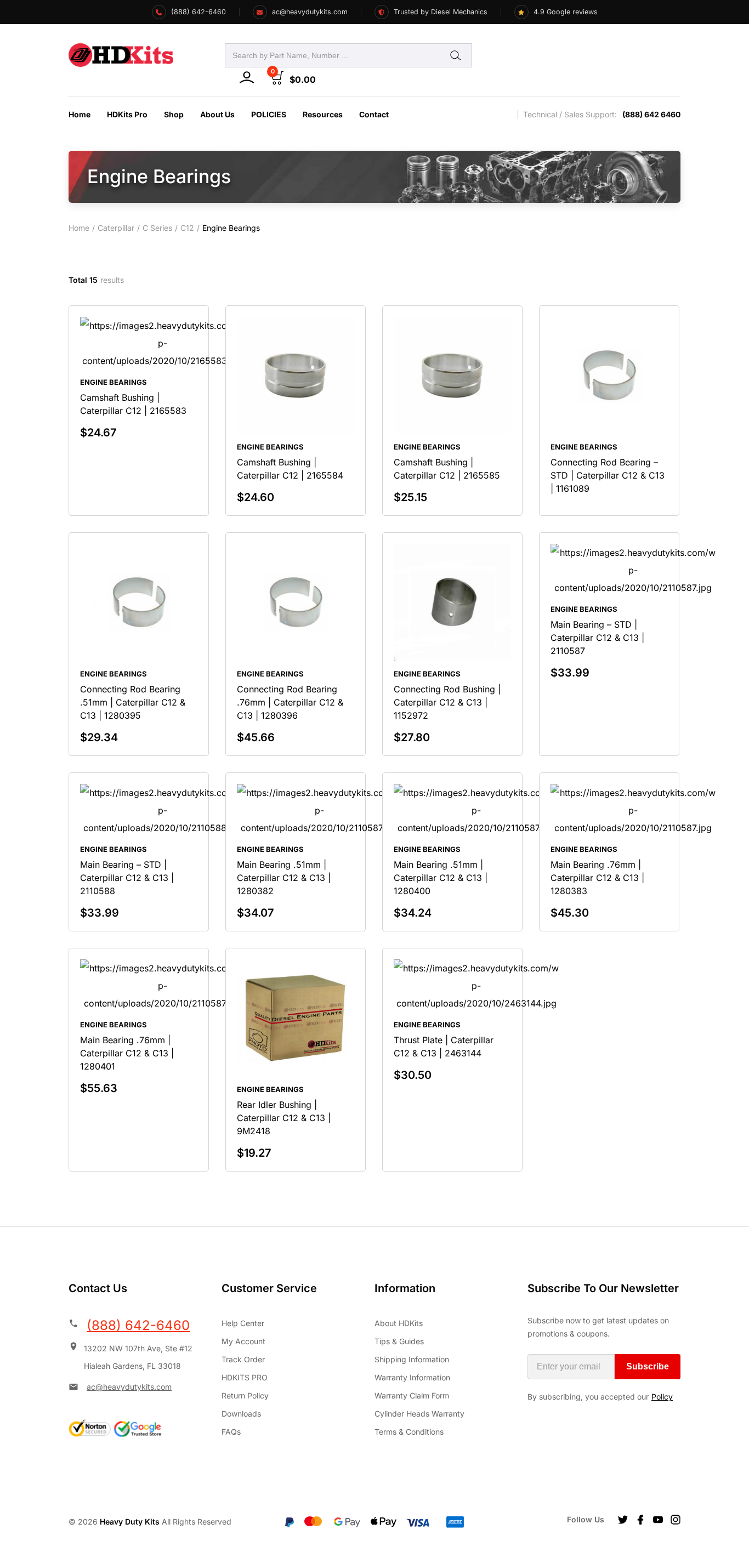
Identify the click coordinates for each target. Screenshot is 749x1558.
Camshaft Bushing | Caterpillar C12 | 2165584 (290, 469)
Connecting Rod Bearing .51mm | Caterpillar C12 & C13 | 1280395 (132, 702)
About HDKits (398, 1323)
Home (79, 114)
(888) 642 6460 (651, 114)
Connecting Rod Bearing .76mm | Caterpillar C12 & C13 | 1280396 (290, 702)
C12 (187, 227)
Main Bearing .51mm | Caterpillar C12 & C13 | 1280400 (440, 877)
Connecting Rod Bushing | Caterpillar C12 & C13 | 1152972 (447, 702)
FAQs (231, 1431)
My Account (243, 1341)
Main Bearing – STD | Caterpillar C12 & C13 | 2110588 (127, 877)
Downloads (241, 1413)
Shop (174, 114)
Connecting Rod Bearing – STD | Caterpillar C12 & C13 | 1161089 (608, 475)
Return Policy (245, 1395)
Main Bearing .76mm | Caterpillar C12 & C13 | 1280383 (597, 877)
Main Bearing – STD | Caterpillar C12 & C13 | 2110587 (597, 637)
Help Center (243, 1323)
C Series (157, 227)
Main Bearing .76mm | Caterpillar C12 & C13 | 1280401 (127, 1053)
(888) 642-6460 (138, 1325)
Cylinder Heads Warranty (419, 1413)
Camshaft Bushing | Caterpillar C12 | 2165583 (133, 404)
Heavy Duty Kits (130, 1521)
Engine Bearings (113, 382)
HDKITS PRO (245, 1377)
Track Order (243, 1359)
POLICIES (268, 114)
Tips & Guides (399, 1341)
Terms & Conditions (409, 1431)
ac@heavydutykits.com (129, 1386)
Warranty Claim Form (411, 1395)
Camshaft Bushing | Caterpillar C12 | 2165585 (447, 469)
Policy (662, 1396)
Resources (323, 114)
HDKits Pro (127, 114)
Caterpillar (116, 227)
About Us (217, 114)
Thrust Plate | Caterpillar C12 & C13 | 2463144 (443, 1046)
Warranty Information (412, 1377)
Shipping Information (411, 1359)
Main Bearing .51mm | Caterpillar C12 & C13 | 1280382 (284, 877)
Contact (374, 114)
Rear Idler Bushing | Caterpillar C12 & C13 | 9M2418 (284, 1117)
